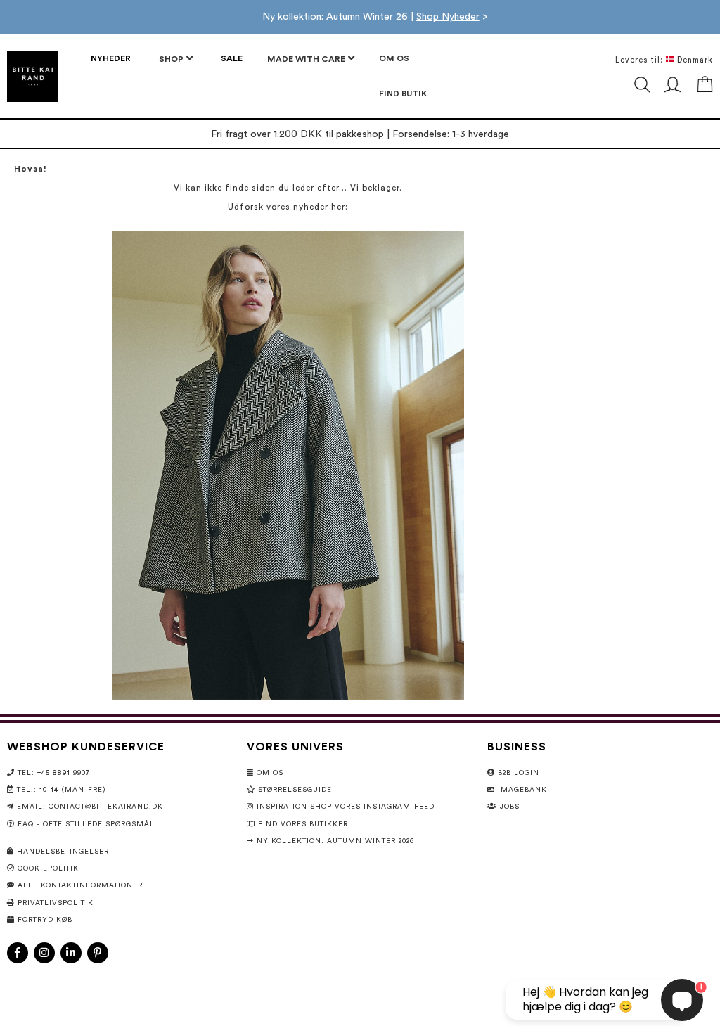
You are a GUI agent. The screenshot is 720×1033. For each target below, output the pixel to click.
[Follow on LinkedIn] (71, 952)
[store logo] (32, 76)
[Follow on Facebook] (17, 952)
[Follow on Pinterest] (97, 952)
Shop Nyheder (448, 17)
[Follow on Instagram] (44, 952)
